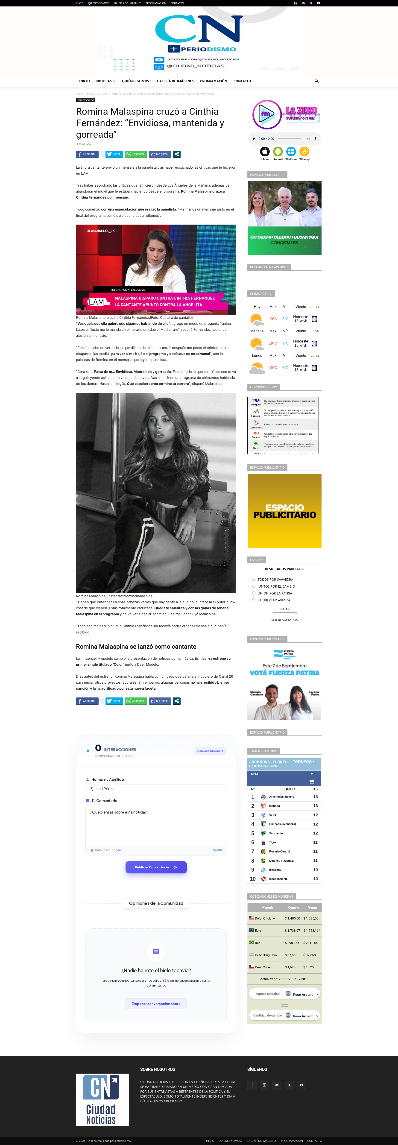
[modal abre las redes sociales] (177, 154)
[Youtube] (318, 3)
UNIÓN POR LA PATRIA (275, 593)
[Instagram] (295, 3)
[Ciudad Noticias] (199, 41)
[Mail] (303, 3)
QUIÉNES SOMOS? (99, 3)
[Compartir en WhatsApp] (136, 154)
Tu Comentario (104, 800)
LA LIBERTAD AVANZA (274, 600)
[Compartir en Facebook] (87, 154)
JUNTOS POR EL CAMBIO (276, 586)
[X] (310, 3)
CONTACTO (177, 3)
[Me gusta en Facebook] (160, 154)
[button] (316, 81)
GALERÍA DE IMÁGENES (127, 3)
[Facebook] (288, 3)
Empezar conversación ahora (156, 1004)
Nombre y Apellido (107, 779)
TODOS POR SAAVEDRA (275, 579)
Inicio (79, 94)
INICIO (80, 3)
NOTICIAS (104, 81)
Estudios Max (123, 1141)
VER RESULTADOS (284, 620)
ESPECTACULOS (97, 94)
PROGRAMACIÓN (156, 3)
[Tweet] (114, 154)
